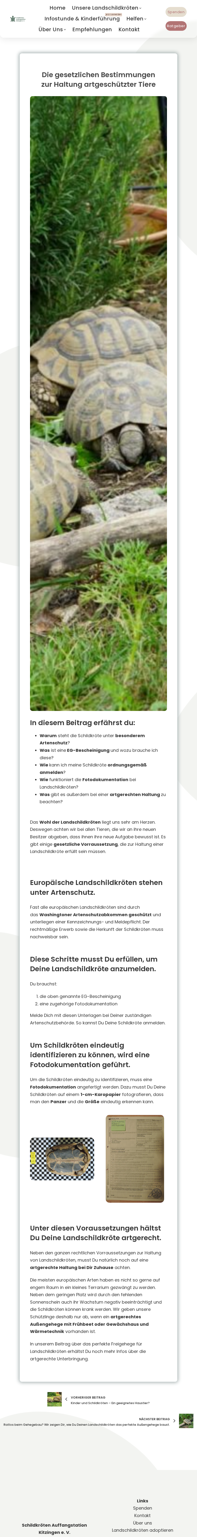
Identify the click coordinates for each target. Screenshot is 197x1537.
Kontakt (129, 29)
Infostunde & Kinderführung (82, 18)
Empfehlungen (92, 29)
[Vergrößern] (88, 1143)
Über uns (142, 1518)
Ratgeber (176, 25)
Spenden (176, 11)
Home (57, 8)
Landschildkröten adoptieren (142, 1525)
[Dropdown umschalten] (140, 8)
